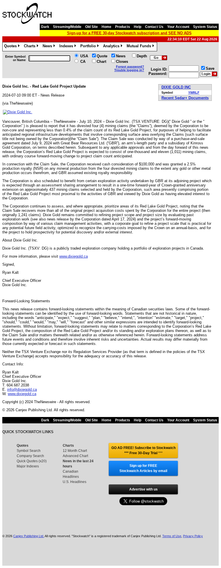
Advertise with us (143, 489)
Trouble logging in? (129, 70)
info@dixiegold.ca (22, 389)
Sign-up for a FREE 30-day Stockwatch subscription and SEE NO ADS (129, 33)
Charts (30, 47)
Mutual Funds (140, 47)
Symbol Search (29, 451)
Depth (142, 56)
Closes (122, 61)
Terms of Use (171, 536)
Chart (101, 61)
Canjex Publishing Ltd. (28, 536)
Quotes (11, 47)
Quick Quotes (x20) (32, 461)
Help (137, 27)
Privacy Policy (193, 536)
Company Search (30, 456)
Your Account (178, 27)
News (48, 47)
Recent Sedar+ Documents (185, 98)
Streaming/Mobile (67, 27)
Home (106, 27)
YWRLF (193, 92)
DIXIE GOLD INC (176, 87)
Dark (45, 27)
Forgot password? (130, 66)
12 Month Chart (75, 451)
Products (122, 27)
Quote (102, 56)
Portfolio (89, 47)
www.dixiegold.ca (73, 256)
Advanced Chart (75, 456)
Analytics (112, 47)
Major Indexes (28, 466)
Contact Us (154, 27)
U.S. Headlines (74, 482)
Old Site (91, 27)
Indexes (67, 47)
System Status (205, 27)
